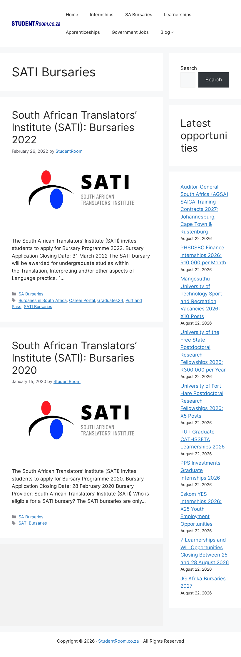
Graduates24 (110, 300)
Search (188, 68)
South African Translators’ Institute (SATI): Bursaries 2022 (74, 127)
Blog (165, 32)
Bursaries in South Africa (43, 300)
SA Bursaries (138, 14)
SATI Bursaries (38, 306)
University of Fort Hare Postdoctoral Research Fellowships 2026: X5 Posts (201, 401)
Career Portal (82, 300)
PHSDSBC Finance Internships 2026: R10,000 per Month (203, 255)
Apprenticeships (83, 32)
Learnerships (177, 14)
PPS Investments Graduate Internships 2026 (200, 470)
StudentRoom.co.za (118, 641)
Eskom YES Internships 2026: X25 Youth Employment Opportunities (201, 509)
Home (72, 14)
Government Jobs (130, 32)
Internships (101, 14)
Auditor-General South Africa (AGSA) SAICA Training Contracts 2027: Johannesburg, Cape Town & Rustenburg (204, 209)
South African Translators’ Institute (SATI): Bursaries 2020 (74, 357)
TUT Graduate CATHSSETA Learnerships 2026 (202, 439)
